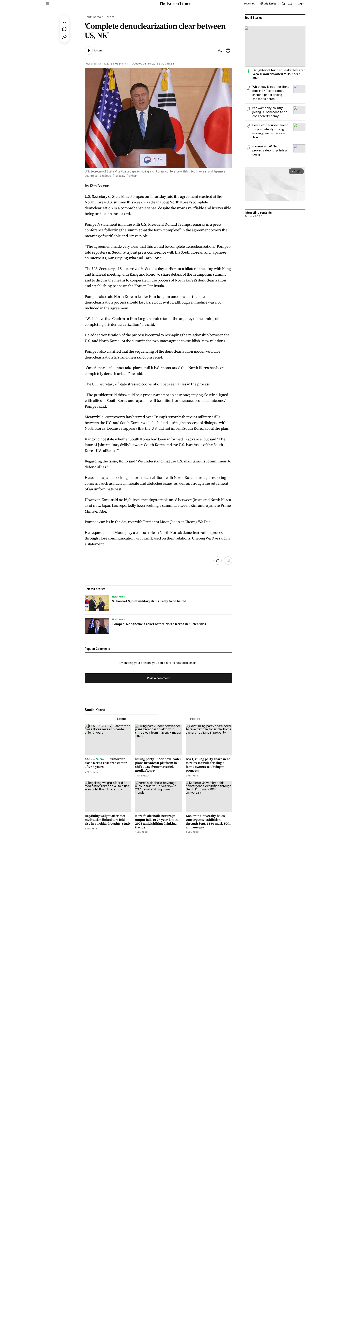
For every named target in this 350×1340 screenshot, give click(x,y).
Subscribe (249, 3)
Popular (195, 719)
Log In (301, 3)
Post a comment (158, 678)
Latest (121, 719)
